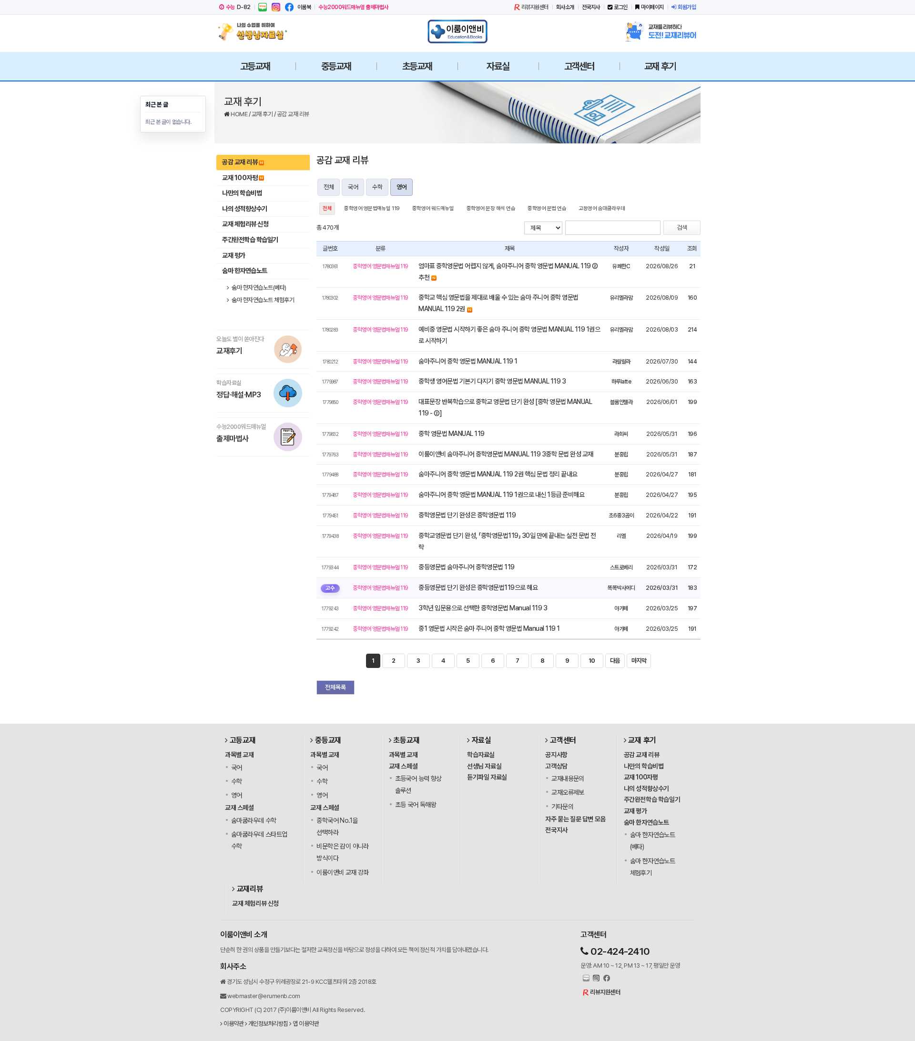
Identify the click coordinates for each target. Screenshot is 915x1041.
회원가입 (687, 7)
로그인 (621, 7)
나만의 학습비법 (242, 193)
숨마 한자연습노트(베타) (258, 287)
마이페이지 (652, 7)
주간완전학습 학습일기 (250, 239)
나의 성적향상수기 (244, 208)
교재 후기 (263, 114)
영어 (401, 187)
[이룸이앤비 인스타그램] (276, 7)
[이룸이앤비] (457, 31)
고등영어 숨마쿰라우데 (602, 208)
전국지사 (591, 7)
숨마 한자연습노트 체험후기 (263, 299)
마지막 (639, 660)
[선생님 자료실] (254, 31)
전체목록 (335, 687)
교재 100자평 (239, 178)
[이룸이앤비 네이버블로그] (262, 7)
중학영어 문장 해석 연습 (491, 208)
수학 (377, 187)
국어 (353, 187)
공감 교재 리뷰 (293, 114)
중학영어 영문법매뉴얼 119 (372, 208)
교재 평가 (233, 255)
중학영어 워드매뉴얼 (433, 208)
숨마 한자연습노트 (244, 270)
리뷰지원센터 (535, 7)
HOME (240, 114)
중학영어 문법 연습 (547, 208)
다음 (615, 660)
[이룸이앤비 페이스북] (289, 7)
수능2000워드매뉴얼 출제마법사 (353, 7)
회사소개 (565, 7)
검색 (682, 227)
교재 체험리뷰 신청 (245, 224)
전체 (329, 187)
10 (592, 660)
